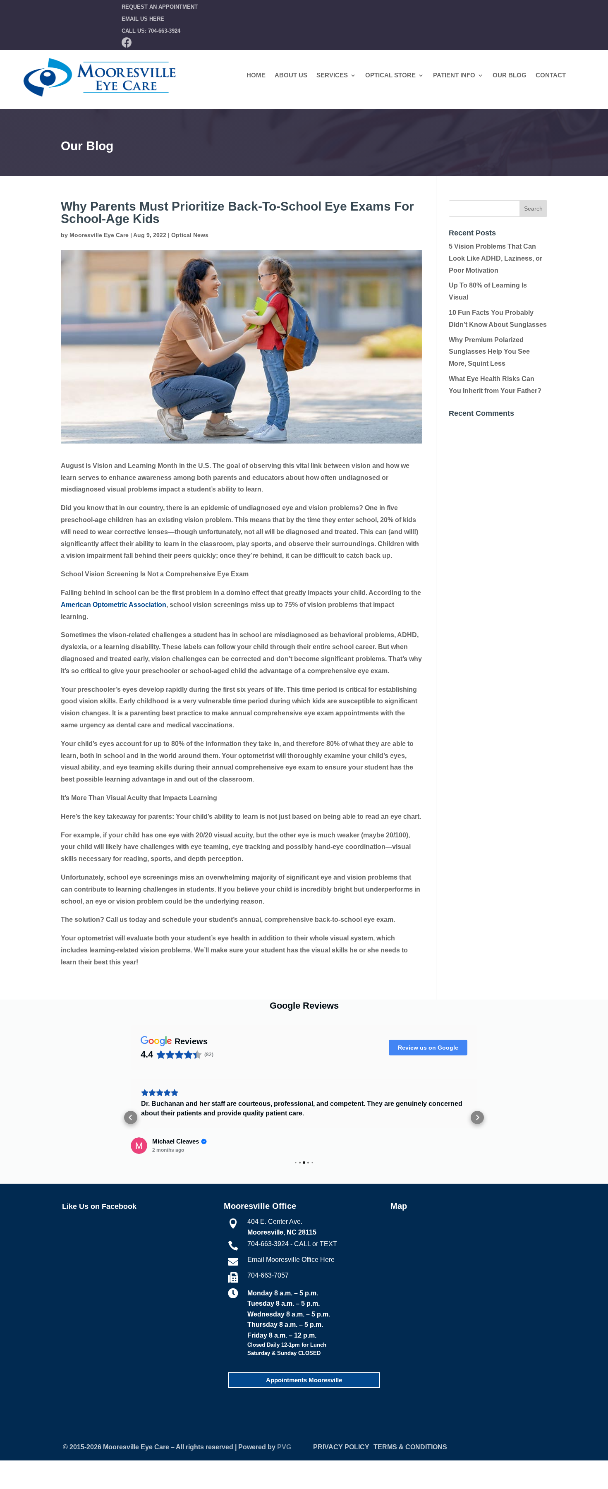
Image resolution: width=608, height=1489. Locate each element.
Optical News (189, 235)
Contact (551, 75)
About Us (291, 75)
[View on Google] (139, 1145)
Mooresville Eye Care (99, 235)
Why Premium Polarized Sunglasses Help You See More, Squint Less (489, 351)
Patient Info (454, 75)
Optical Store (390, 75)
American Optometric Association (113, 604)
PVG (284, 1447)
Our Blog (510, 75)
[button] (130, 1117)
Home (256, 75)
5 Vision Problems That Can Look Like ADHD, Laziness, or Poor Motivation (495, 258)
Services (332, 75)
